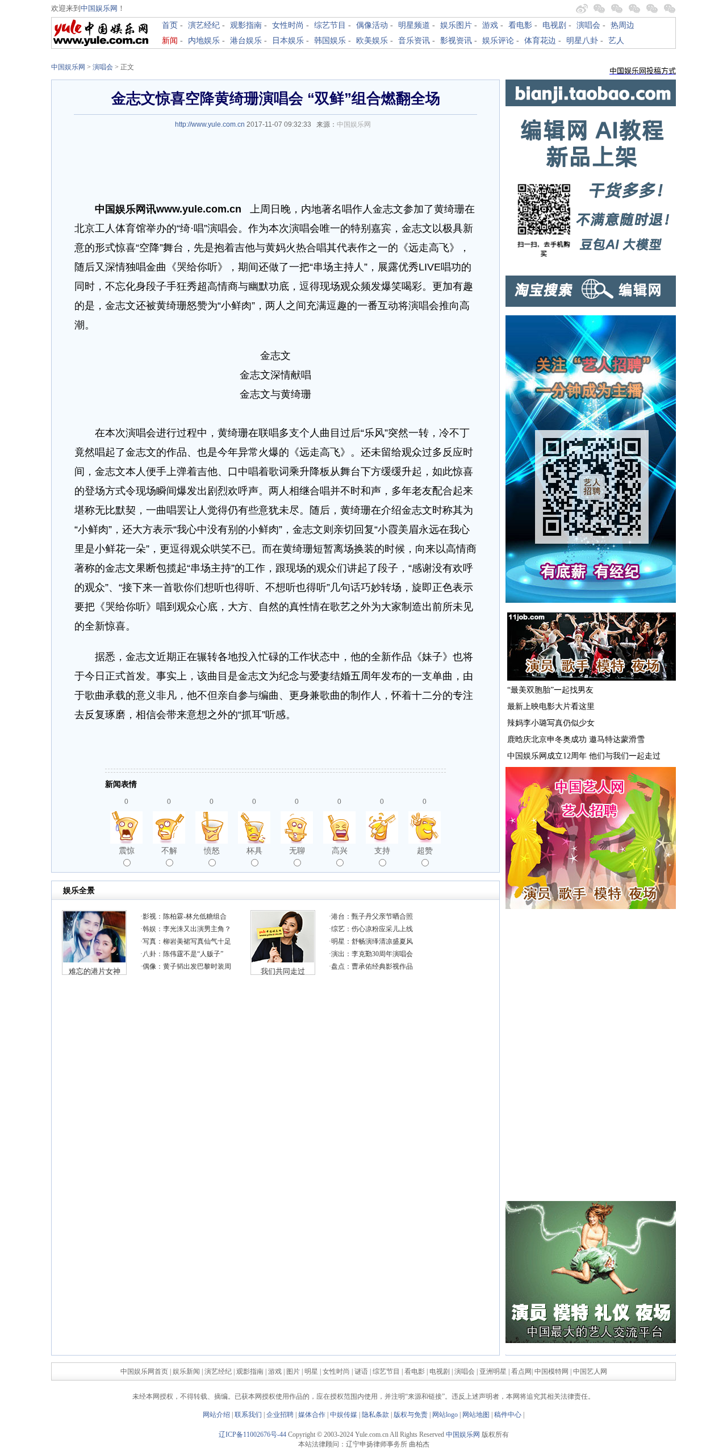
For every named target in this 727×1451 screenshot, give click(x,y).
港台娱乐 (246, 40)
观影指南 (246, 25)
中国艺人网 (590, 1371)
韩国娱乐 (330, 40)
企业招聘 (280, 1415)
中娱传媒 (343, 1415)
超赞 (425, 850)
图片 (293, 1371)
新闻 (170, 40)
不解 (169, 850)
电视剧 (554, 25)
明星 (312, 1371)
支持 (382, 850)
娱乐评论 (498, 40)
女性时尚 (288, 25)
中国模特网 (551, 1371)
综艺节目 (330, 25)
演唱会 (588, 25)
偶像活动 (372, 25)
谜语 (361, 1371)
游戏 (490, 25)
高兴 (340, 850)
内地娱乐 (204, 40)
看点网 (521, 1371)
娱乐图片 (456, 25)
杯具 (254, 850)
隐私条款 (375, 1415)
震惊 (127, 850)
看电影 (520, 25)
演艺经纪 (204, 25)
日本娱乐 (288, 40)
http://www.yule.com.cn (210, 124)
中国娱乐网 (99, 8)
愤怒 (212, 850)
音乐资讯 (414, 40)
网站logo (445, 1415)
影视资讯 (456, 40)
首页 (170, 25)
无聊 (297, 850)
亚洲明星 (493, 1371)
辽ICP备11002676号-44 (252, 1435)
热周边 (622, 25)
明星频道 (414, 25)
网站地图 (476, 1415)
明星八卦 (582, 40)
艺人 (616, 40)
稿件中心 (507, 1415)
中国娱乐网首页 (144, 1371)
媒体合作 (311, 1415)
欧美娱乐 (372, 40)
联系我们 (248, 1415)
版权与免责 (411, 1415)
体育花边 (540, 40)
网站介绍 (216, 1415)
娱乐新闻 (186, 1371)
